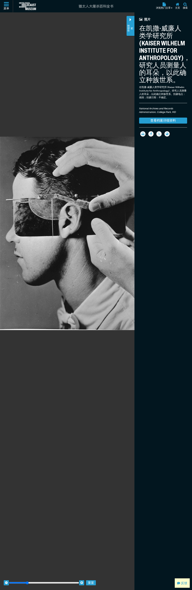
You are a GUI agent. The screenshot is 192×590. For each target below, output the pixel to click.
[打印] (143, 134)
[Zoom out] (6, 582)
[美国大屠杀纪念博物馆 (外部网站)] (27, 6)
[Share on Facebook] (151, 134)
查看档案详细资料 (163, 120)
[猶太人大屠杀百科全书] (96, 6)
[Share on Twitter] (159, 134)
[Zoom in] (81, 582)
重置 (91, 583)
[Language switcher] (167, 134)
